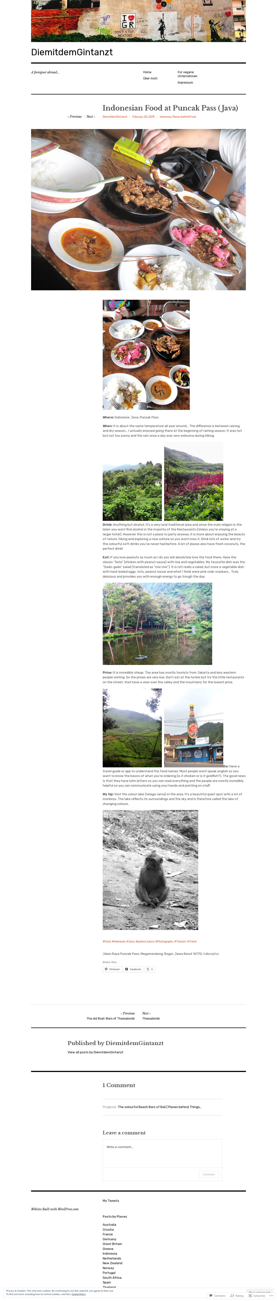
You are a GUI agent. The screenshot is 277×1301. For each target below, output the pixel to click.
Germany (109, 1239)
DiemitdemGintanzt (72, 52)
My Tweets (111, 1201)
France (108, 1234)
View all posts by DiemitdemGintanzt (95, 1052)
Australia (109, 1224)
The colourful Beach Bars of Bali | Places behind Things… (160, 1107)
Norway (108, 1268)
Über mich (150, 78)
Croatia (108, 1229)
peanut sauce (145, 941)
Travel (193, 941)
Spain (107, 1282)
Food (108, 941)
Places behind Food (184, 116)
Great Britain (112, 1244)
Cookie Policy (79, 1294)
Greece (108, 1249)
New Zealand (112, 1263)
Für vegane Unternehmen (187, 74)
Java (131, 941)
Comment (209, 1174)
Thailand (109, 1287)
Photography (165, 941)
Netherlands (112, 1258)
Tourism (181, 941)
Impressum (185, 82)
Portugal (109, 1273)
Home (147, 72)
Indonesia (165, 116)
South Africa (112, 1277)
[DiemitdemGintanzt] (138, 21)
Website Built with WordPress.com (54, 1209)
